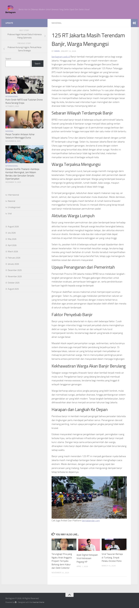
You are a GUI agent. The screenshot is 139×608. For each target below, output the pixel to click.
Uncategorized (14, 207)
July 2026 (12, 233)
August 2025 (13, 289)
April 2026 (12, 245)
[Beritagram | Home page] (10, 9)
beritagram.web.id (61, 56)
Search (8, 58)
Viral (10, 213)
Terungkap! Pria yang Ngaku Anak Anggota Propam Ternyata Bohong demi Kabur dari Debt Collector (62, 561)
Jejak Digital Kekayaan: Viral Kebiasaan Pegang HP (87, 558)
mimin (57, 51)
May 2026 (12, 239)
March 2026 (13, 251)
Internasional (11, 96)
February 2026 (14, 258)
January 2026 (13, 264)
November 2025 (15, 276)
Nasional (57, 23)
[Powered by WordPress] (16, 602)
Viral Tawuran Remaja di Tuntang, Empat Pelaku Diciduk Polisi (112, 557)
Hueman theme (38, 602)
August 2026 (13, 226)
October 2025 (13, 282)
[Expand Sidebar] (134, 23)
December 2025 (15, 270)
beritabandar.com (91, 520)
